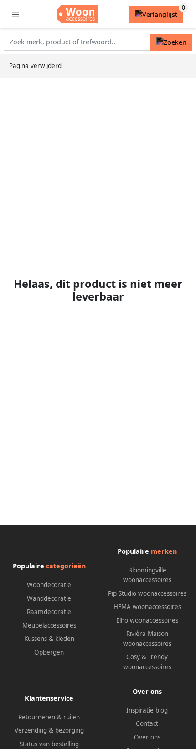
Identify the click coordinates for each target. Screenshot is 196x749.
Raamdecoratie (49, 612)
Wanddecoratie (49, 598)
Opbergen (49, 652)
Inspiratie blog (147, 710)
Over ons (147, 737)
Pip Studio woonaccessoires (147, 593)
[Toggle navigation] (15, 14)
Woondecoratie (49, 585)
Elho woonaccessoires (147, 620)
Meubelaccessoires (49, 625)
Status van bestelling (49, 744)
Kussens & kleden (49, 639)
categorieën (66, 566)
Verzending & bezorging (49, 730)
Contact (147, 723)
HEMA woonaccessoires (147, 607)
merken (164, 551)
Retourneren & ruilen (49, 717)
